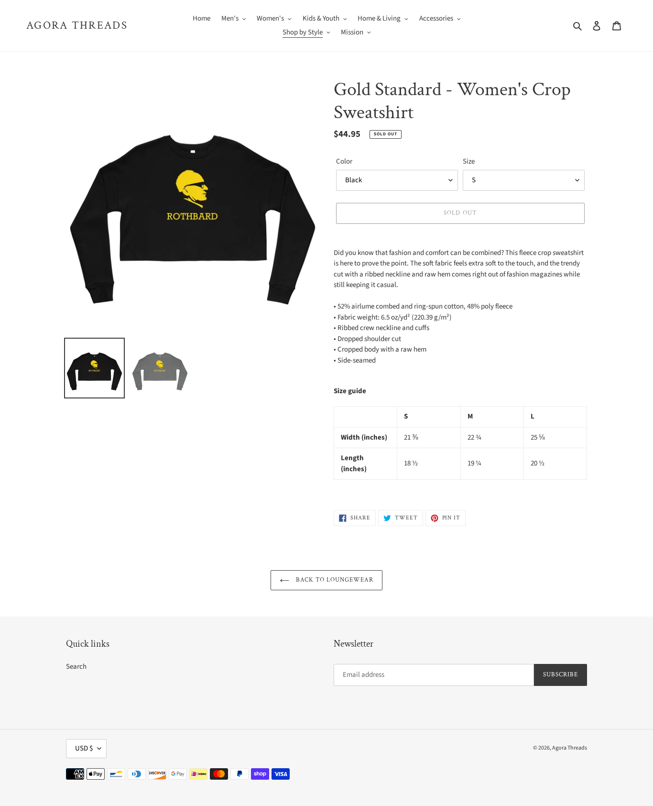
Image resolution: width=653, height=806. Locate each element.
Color (344, 161)
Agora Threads (77, 26)
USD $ (84, 748)
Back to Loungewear (334, 580)
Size (469, 161)
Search (76, 667)
